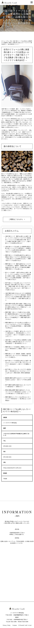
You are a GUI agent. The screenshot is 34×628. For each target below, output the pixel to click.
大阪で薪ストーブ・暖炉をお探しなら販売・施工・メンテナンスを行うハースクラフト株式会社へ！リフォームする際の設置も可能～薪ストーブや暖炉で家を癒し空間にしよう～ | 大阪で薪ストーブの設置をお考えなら (18, 240)
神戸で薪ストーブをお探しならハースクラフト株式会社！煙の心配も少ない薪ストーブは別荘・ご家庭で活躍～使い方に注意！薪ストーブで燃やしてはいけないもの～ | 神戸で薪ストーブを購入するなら (18, 286)
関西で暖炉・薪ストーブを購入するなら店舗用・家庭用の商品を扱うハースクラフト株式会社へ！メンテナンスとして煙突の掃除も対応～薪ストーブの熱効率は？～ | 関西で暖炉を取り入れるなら (18, 316)
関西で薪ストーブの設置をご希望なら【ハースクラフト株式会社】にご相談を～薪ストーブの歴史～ (18, 348)
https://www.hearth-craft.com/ (12, 468)
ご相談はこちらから (16, 219)
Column (14, 625)
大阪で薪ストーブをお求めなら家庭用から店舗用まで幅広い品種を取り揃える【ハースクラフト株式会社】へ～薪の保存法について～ (18, 341)
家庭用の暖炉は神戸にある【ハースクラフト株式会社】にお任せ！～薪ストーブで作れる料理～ (18, 379)
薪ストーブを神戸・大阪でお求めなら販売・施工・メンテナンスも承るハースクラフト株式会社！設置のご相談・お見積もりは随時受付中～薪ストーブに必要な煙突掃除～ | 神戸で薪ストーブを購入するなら (18, 276)
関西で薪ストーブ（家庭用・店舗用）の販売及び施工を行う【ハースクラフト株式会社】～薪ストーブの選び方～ (18, 355)
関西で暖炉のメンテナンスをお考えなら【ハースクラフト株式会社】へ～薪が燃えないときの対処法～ (18, 398)
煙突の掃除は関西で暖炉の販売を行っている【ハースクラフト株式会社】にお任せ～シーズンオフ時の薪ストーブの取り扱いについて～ (18, 391)
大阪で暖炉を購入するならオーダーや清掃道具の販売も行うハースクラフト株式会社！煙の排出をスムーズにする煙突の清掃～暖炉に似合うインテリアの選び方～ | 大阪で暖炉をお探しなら (18, 297)
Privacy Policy (7, 625)
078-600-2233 (7, 446)
